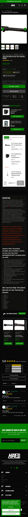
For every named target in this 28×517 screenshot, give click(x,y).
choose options (18, 116)
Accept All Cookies (11, 513)
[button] (22, 400)
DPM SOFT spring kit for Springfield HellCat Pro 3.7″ (16, 123)
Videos (2, 481)
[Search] (19, 5)
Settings (11, 507)
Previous (3, 29)
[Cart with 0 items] (25, 5)
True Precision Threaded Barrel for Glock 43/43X (7, 336)
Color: (9, 69)
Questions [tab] (13, 383)
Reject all (10, 510)
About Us (3, 475)
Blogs (2, 477)
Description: (6, 198)
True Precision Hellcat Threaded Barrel (19, 336)
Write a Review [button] (14, 375)
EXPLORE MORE (22, 313)
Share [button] (5, 400)
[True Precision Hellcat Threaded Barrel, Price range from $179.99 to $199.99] (19, 325)
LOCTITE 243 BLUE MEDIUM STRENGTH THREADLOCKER (16, 173)
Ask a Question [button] (14, 378)
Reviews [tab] (5, 383)
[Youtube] (17, 468)
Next (25, 29)
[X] (11, 468)
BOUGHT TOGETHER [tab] (11, 106)
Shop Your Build (4, 479)
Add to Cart (15, 86)
